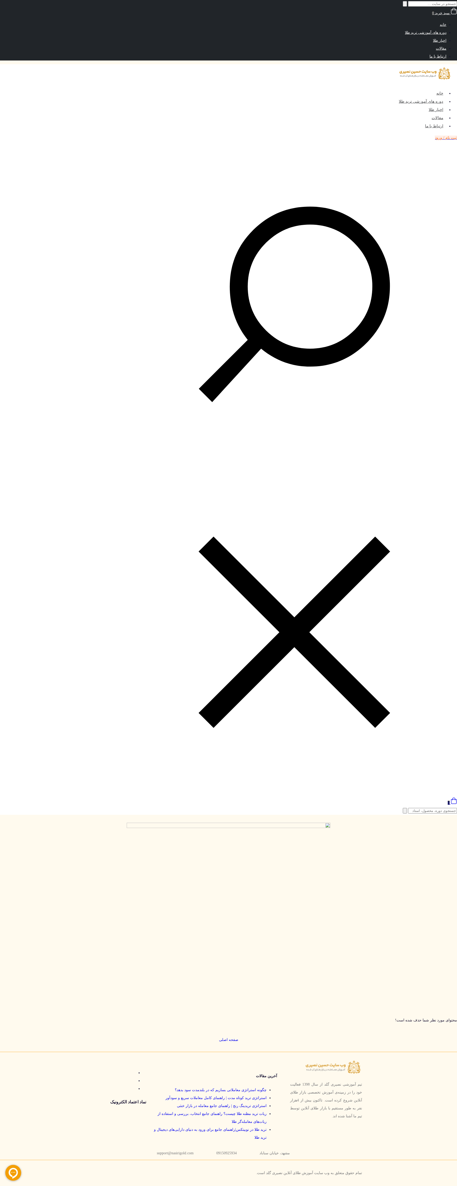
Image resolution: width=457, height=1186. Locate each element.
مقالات (441, 48)
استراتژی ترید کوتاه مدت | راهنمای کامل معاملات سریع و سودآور (216, 1098)
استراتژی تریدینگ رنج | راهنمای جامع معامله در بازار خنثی (222, 1106)
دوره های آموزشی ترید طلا (425, 33)
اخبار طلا (439, 41)
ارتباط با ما (437, 56)
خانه (443, 25)
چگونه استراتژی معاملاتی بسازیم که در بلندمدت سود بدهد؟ (221, 1090)
